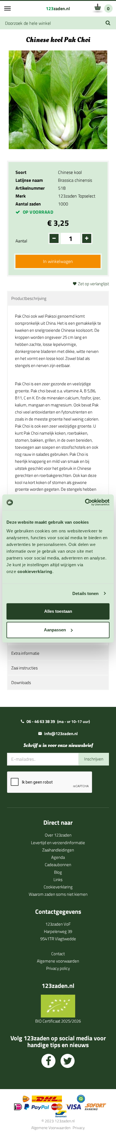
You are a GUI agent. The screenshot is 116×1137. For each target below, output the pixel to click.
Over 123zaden (58, 835)
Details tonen (85, 593)
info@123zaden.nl (61, 733)
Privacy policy (58, 968)
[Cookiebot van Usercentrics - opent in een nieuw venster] (85, 502)
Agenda (58, 857)
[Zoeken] (108, 23)
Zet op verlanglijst (93, 283)
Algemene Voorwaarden (50, 1128)
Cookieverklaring (58, 887)
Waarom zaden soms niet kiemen (58, 894)
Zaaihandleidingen (58, 850)
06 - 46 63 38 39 (40, 721)
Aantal (21, 241)
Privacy (79, 1128)
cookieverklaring (34, 571)
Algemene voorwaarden (58, 961)
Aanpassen (55, 629)
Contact (58, 953)
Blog (58, 872)
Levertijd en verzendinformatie (58, 842)
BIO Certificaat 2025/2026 (58, 1021)
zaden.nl (58, 8)
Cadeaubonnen (58, 864)
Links (58, 879)
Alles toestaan (58, 611)
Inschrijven (93, 759)
